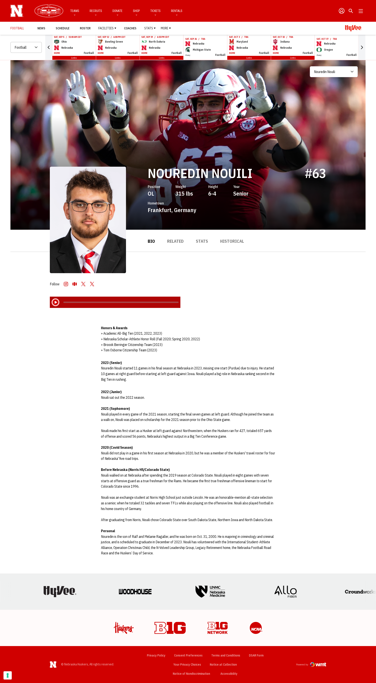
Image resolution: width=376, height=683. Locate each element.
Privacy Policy (156, 655)
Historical (232, 241)
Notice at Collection (223, 664)
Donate (117, 11)
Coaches (130, 28)
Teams (74, 11)
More (164, 28)
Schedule (62, 28)
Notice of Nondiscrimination (191, 674)
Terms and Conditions (225, 655)
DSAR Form (256, 655)
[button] (48, 47)
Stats (148, 28)
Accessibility (228, 673)
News (41, 28)
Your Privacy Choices (187, 664)
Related (175, 241)
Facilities (106, 28)
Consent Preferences (188, 655)
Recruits (96, 11)
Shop (136, 11)
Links (74, 57)
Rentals (176, 11)
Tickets (155, 11)
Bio (151, 241)
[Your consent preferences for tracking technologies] (7, 675)
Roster (85, 28)
